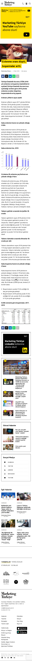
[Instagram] (8, 658)
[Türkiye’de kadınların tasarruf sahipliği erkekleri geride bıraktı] (8, 439)
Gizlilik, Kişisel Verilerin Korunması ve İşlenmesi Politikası (8, 644)
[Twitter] (5, 657)
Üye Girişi (20, 621)
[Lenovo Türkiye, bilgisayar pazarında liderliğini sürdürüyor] (24, 496)
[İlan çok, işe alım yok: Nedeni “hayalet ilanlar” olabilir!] (8, 431)
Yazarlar (3, 619)
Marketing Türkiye (6, 71)
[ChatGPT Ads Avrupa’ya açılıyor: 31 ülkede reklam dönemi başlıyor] (8, 403)
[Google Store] (22, 633)
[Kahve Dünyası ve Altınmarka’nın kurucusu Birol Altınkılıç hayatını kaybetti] (8, 413)
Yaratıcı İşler (5, 624)
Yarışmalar (6, 562)
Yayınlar (14, 565)
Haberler (5, 56)
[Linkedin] (14, 658)
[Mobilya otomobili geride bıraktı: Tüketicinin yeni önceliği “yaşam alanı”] (8, 394)
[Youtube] (11, 658)
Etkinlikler (5, 565)
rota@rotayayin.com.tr (7, 608)
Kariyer (19, 619)
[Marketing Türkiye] (10, 3)
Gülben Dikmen (5, 542)
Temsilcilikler (16, 562)
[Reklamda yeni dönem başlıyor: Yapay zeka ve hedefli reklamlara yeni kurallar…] (8, 496)
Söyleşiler (4, 621)
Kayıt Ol (19, 624)
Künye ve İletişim (6, 630)
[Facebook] (2, 658)
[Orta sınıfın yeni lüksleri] (8, 447)
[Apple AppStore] (22, 629)
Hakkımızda (4, 628)
